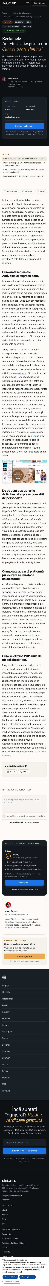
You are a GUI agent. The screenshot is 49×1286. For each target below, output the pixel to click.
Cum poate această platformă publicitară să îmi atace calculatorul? (23, 170)
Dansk (5, 1038)
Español (6, 1044)
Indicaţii (5, 1247)
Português (7, 1031)
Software (6, 1215)
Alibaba (22, 373)
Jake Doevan (13, 78)
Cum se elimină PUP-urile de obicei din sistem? (23, 176)
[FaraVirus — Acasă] (9, 3)
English (5, 985)
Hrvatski (6, 1090)
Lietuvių (6, 992)
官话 (4, 1084)
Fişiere (5, 1219)
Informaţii (6, 1252)
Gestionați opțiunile (12, 1282)
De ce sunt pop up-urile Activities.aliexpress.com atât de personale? (24, 164)
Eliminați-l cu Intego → (24, 126)
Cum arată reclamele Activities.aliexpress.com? (23, 158)
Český (5, 1071)
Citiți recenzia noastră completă (24, 889)
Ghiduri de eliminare (20, 13)
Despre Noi (6, 1234)
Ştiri (3, 1223)
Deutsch (6, 1012)
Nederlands (7, 998)
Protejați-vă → (24, 882)
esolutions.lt (17, 1195)
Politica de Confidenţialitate (13, 1243)
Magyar (6, 1077)
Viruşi (4, 1210)
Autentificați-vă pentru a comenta (24, 822)
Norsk (5, 1064)
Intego (36, 436)
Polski (5, 1005)
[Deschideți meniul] (28, 3)
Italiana (5, 1025)
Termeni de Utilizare (10, 1238)
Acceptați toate (10, 1277)
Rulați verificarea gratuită (24, 1150)
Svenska (6, 1051)
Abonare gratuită (24, 956)
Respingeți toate (27, 1277)
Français (6, 1018)
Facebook (6, 1200)
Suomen (6, 1058)
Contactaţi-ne (7, 1256)
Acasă (4, 13)
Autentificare (39, 3)
